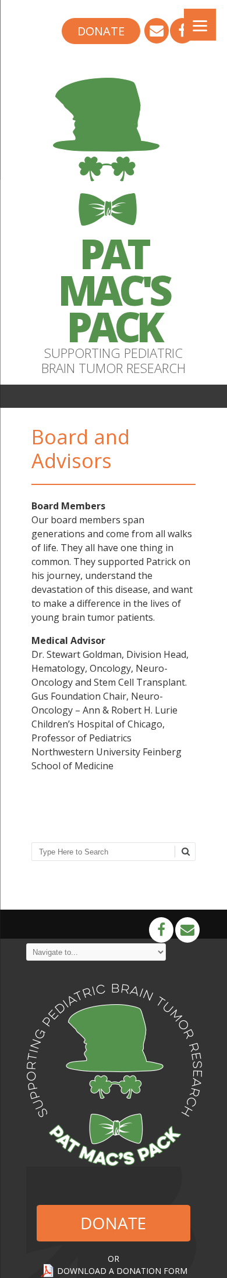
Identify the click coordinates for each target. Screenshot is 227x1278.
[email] (156, 31)
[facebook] (182, 31)
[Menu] (200, 25)
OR (113, 1258)
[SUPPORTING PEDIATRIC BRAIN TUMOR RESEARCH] (113, 228)
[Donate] (101, 31)
